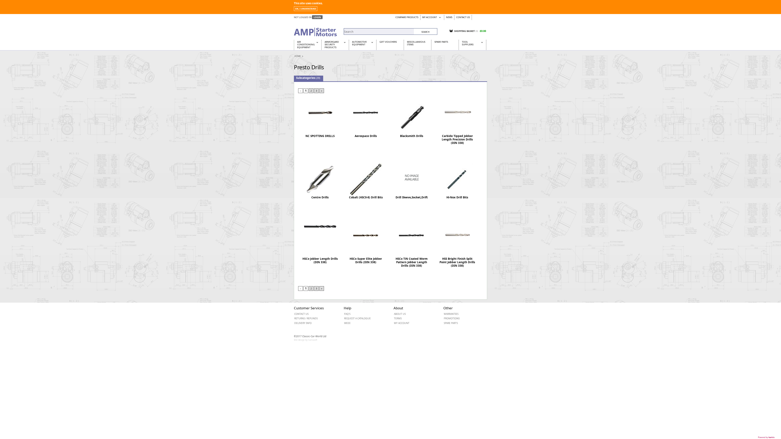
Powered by (766, 437)
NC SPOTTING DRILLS (320, 136)
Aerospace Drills (366, 136)
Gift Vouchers (388, 41)
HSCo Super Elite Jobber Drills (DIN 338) (366, 260)
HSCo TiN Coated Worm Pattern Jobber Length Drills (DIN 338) (412, 262)
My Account (429, 17)
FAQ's (347, 313)
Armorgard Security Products (332, 44)
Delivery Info (303, 323)
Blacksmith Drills (411, 136)
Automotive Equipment (359, 43)
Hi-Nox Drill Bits (457, 197)
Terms (398, 318)
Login (317, 17)
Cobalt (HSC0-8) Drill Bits (366, 197)
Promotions (452, 318)
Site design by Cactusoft (305, 339)
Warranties (451, 313)
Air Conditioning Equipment (306, 44)
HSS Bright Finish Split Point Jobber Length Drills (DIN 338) (457, 262)
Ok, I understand (305, 8)
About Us (400, 313)
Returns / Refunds (306, 318)
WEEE (347, 323)
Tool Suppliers (467, 43)
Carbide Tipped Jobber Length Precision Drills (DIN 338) (457, 139)
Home (298, 56)
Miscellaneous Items (416, 43)
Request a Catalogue (357, 318)
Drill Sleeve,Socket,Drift (412, 197)
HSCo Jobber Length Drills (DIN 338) (320, 260)
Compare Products (406, 17)
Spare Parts (441, 41)
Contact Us (463, 17)
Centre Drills (320, 197)
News (449, 17)
